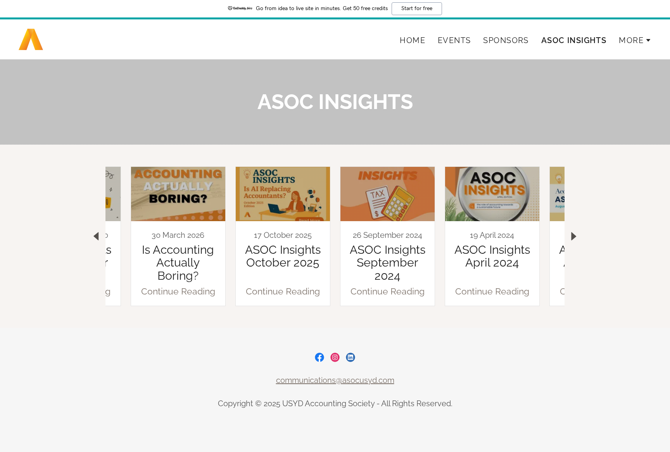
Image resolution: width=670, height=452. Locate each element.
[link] (31, 38)
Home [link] (412, 40)
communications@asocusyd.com (335, 380)
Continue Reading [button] (178, 291)
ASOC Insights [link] (573, 40)
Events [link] (454, 40)
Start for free (416, 8)
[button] (635, 40)
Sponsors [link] (505, 40)
